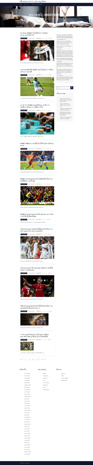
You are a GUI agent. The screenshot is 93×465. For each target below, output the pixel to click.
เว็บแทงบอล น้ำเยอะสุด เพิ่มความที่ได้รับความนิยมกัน (36, 269)
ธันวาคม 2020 (27, 449)
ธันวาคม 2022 (27, 394)
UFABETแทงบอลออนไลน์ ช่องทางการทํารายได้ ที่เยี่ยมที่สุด (37, 215)
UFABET (44, 373)
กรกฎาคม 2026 (27, 373)
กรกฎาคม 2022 (27, 405)
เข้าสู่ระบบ (63, 373)
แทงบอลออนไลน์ (46, 389)
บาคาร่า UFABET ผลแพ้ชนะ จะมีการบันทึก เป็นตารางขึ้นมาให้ (35, 106)
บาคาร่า (44, 380)
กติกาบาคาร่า (27, 4)
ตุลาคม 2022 (26, 398)
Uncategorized (24, 38)
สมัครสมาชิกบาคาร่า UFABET (37, 4)
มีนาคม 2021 (26, 442)
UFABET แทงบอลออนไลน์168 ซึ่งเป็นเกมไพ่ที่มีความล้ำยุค (36, 180)
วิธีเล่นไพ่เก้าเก (59, 49)
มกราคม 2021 (27, 447)
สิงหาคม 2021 (27, 431)
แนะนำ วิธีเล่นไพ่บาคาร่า (61, 39)
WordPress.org (64, 380)
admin (51, 38)
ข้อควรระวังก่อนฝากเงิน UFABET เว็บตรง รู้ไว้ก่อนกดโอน (65, 105)
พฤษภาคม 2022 (27, 410)
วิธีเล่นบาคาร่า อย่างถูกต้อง (33, 1)
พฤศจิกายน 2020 (27, 451)
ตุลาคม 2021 (26, 426)
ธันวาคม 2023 (27, 382)
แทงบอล (44, 387)
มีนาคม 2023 (26, 387)
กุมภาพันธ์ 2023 (27, 389)
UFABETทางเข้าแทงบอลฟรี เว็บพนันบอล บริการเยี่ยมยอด (66, 118)
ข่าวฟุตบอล (45, 378)
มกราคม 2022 (27, 419)
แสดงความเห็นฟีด (64, 378)
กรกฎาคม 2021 (27, 433)
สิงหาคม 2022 (27, 403)
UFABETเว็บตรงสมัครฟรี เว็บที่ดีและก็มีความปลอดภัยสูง (65, 109)
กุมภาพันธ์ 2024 (27, 378)
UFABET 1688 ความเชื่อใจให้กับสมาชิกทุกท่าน (37, 144)
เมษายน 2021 (26, 440)
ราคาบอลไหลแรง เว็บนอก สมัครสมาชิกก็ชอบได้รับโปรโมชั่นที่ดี (34, 335)
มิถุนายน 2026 (27, 375)
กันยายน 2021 (27, 428)
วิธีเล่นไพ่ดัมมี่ (59, 61)
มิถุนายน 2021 (27, 435)
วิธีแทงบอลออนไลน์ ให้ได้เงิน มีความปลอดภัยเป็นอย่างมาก (36, 307)
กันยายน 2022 (27, 401)
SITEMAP (21, 4)
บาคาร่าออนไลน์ (46, 382)
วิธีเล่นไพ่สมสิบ (59, 75)
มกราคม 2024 (27, 380)
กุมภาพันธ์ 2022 (27, 417)
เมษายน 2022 (26, 412)
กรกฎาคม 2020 (27, 454)
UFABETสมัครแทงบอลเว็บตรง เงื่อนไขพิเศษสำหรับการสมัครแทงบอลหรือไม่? (65, 113)
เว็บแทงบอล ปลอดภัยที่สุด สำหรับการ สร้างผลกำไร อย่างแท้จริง (36, 230)
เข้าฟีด (62, 375)
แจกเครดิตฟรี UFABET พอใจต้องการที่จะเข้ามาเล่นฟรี (37, 71)
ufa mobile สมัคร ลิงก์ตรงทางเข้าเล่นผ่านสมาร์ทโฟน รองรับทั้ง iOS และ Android (66, 100)
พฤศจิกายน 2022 (27, 396)
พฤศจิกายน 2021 (27, 424)
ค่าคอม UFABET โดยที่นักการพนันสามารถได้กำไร (34, 34)
